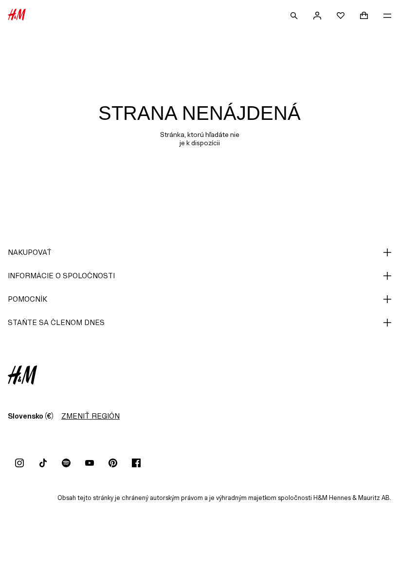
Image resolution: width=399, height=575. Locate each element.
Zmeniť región (90, 416)
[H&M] (17, 15)
